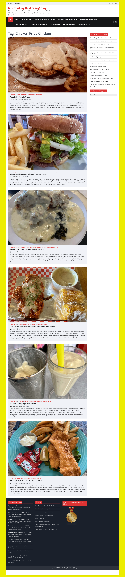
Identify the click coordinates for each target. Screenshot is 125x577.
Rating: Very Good (43, 324)
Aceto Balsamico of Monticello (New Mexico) (46, 506)
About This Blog (26, 20)
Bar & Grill (13, 478)
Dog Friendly (26, 324)
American (12, 94)
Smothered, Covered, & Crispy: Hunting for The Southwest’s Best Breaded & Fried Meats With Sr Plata (19, 507)
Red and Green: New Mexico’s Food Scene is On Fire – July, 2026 (103, 85)
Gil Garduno (14, 99)
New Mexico (47, 172)
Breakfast (27, 401)
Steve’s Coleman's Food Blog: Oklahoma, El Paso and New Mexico (47, 525)
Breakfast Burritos (29, 172)
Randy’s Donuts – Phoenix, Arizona (98, 75)
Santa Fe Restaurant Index (88, 20)
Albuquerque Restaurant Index (45, 20)
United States (38, 94)
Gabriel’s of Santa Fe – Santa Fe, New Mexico (101, 41)
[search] (115, 22)
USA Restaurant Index (21, 24)
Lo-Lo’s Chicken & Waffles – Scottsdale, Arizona (102, 60)
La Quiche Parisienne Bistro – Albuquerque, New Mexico (102, 48)
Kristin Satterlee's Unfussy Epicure (44, 515)
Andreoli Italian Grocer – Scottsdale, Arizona (100, 69)
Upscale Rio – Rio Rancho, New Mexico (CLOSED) (27, 249)
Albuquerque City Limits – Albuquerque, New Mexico (28, 174)
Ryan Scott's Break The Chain (42, 521)
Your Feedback (55, 24)
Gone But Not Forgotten (39, 24)
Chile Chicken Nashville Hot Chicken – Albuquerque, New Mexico (32, 326)
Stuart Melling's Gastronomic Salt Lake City (46, 529)
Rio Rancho (54, 247)
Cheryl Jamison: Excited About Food (44, 512)
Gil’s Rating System (84, 24)
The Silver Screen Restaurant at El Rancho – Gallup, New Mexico (102, 53)
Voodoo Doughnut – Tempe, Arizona (98, 63)
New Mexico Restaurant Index (67, 20)
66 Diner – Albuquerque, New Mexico (23, 404)
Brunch (32, 401)
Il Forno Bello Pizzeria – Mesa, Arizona (99, 81)
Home (16, 20)
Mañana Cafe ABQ (39, 518)
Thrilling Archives (69, 24)
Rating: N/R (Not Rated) (27, 94)
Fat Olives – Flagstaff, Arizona (97, 57)
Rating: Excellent (55, 172)
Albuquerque (13, 172)
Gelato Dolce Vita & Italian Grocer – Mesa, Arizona (102, 78)
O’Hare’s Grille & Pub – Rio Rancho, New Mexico (26, 481)
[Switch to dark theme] (116, 3)
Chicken (20, 324)
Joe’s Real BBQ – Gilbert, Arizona (98, 66)
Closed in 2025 (25, 247)
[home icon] (10, 19)
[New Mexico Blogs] (71, 525)
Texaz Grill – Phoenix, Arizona (20, 97)
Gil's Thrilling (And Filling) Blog (27, 8)
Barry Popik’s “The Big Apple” (42, 509)
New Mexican (39, 172)
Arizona (18, 94)
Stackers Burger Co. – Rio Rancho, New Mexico (101, 38)
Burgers (18, 247)
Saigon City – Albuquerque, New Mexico (99, 44)
